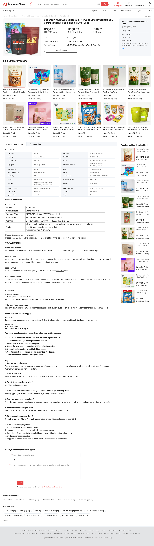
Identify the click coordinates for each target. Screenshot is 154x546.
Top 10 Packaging (67, 515)
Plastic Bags (94, 184)
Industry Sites (90, 531)
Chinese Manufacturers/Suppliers (52, 531)
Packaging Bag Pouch (33, 515)
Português (42, 533)
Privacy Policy (108, 538)
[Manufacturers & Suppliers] (13, 4)
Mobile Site (122, 531)
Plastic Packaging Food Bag (72, 511)
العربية (88, 533)
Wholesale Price (79, 531)
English (28, 533)
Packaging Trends (83, 515)
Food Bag (37, 511)
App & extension (126, 11)
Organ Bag (37, 191)
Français (49, 533)
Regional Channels (101, 531)
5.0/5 (128, 30)
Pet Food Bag (7, 500)
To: (15, 460)
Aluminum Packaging (52, 511)
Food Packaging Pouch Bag (95, 511)
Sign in (150, 6)
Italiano (66, 533)
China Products (36, 531)
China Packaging (10, 511)
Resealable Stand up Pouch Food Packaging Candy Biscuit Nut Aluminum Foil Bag (142, 166)
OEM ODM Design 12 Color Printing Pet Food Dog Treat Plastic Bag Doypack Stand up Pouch (142, 292)
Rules (150, 11)
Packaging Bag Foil (51, 515)
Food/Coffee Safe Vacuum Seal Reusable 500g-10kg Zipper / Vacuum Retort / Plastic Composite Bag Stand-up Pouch (142, 260)
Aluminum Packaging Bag (13, 515)
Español (34, 533)
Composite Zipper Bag (86, 500)
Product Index (113, 531)
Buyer (104, 11)
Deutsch (73, 533)
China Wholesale (68, 531)
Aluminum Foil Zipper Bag (66, 500)
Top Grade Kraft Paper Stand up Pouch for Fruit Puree (142, 213)
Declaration (98, 538)
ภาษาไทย (111, 533)
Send (20, 483)
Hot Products (25, 531)
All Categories (9, 11)
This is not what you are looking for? (28, 487)
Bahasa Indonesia (135, 533)
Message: (12, 465)
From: (13, 455)
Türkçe (118, 533)
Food (36, 154)
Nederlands (81, 533)
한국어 (94, 533)
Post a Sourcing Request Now (52, 487)
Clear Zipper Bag (48, 500)
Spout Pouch (20, 500)
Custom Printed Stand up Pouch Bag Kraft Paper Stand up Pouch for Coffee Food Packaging (142, 276)
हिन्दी (105, 533)
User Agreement (88, 538)
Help (114, 11)
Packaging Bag (25, 511)
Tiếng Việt (125, 533)
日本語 (100, 533)
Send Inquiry (61, 50)
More (123, 48)
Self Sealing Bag (34, 500)
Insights (130, 531)
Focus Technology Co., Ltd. (63, 538)
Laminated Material (96, 154)
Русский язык (58, 533)
